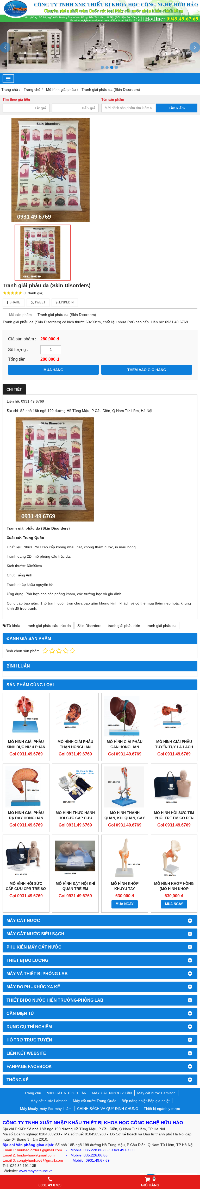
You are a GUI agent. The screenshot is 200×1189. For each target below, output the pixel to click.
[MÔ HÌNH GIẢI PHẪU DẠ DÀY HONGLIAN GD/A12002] (26, 786)
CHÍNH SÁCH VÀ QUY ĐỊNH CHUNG (107, 1109)
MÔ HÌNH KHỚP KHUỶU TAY (125, 886)
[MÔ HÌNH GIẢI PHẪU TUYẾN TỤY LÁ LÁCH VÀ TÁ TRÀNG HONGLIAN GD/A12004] (174, 716)
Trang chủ (32, 1093)
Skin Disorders (89, 626)
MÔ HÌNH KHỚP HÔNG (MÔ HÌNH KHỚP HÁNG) (174, 888)
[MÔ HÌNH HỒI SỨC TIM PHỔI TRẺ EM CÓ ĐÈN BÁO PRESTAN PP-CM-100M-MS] (174, 786)
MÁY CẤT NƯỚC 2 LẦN (112, 1093)
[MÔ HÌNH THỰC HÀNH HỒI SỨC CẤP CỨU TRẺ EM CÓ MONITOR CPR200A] (75, 786)
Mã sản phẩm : (21, 315)
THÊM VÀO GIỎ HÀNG (146, 370)
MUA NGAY (125, 904)
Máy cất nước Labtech (48, 1101)
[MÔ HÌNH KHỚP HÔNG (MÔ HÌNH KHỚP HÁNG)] (174, 858)
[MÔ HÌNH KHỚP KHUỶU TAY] (124, 858)
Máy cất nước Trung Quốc (94, 1101)
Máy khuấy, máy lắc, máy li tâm (46, 1109)
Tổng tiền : (18, 359)
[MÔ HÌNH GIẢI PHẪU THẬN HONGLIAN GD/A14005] (75, 716)
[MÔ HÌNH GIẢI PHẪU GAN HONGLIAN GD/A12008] (124, 716)
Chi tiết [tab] (14, 389)
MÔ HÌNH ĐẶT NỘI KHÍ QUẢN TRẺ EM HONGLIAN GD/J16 (75, 888)
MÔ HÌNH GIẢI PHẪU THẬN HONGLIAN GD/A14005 (75, 747)
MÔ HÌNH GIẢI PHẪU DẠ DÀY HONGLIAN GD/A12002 (26, 818)
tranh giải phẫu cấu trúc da (49, 626)
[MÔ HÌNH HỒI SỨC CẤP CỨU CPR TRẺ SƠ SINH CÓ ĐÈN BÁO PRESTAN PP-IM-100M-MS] (26, 858)
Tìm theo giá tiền (16, 99)
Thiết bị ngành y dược (162, 1109)
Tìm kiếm (177, 108)
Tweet (39, 302)
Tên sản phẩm (112, 99)
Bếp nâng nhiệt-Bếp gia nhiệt (146, 1101)
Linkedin (66, 302)
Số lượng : (18, 349)
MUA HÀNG (53, 370)
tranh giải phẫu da (162, 626)
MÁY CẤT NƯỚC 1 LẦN (66, 1093)
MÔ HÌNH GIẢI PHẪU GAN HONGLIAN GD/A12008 (124, 747)
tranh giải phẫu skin (124, 626)
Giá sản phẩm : (22, 338)
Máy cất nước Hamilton (156, 1093)
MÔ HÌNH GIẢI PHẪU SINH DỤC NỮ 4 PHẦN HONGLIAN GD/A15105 (26, 747)
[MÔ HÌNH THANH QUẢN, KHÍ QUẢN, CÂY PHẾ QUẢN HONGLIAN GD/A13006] (124, 786)
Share (14, 302)
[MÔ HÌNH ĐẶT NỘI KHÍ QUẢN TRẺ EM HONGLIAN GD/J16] (75, 858)
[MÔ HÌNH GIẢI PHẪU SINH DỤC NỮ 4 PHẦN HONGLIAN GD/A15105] (26, 716)
